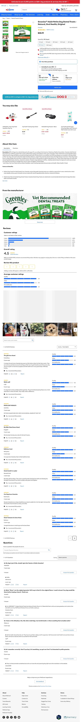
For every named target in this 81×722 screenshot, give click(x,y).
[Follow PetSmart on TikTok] (15, 683)
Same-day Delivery (65, 667)
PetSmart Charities (7, 679)
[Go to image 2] (5, 30)
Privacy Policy (32, 690)
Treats (8, 18)
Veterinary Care (45, 673)
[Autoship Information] (55, 67)
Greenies (40, 27)
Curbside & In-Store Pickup (67, 664)
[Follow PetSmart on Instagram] (7, 683)
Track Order (25, 667)
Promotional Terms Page (45, 652)
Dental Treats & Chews (17, 18)
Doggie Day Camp (46, 667)
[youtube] (19, 683)
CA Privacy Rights (60, 690)
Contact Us (25, 664)
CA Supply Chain (51, 690)
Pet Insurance (44, 676)
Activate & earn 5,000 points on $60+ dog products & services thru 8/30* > (40, 2)
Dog (4, 18)
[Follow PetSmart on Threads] (11, 683)
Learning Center (7, 673)
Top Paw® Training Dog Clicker (30, 126)
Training (43, 670)
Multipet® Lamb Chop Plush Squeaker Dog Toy (10, 127)
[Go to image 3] (5, 36)
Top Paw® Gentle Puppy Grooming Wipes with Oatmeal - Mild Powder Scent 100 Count (69, 128)
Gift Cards (5, 670)
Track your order (13, 5)
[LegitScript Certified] (58, 683)
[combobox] (37, 9)
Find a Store (64, 662)
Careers (5, 664)
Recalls (19, 690)
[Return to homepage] (10, 10)
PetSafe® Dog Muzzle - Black (49, 126)
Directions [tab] (15, 148)
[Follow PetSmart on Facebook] (4, 683)
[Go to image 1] (5, 23)
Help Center (25, 662)
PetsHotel (43, 664)
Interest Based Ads (41, 690)
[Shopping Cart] (77, 10)
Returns (24, 670)
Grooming (43, 662)
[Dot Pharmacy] (70, 683)
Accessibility (25, 673)
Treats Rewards (6, 667)
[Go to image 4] (5, 43)
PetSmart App (6, 676)
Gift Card (3, 5)
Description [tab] (7, 148)
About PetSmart (7, 662)
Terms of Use (25, 690)
